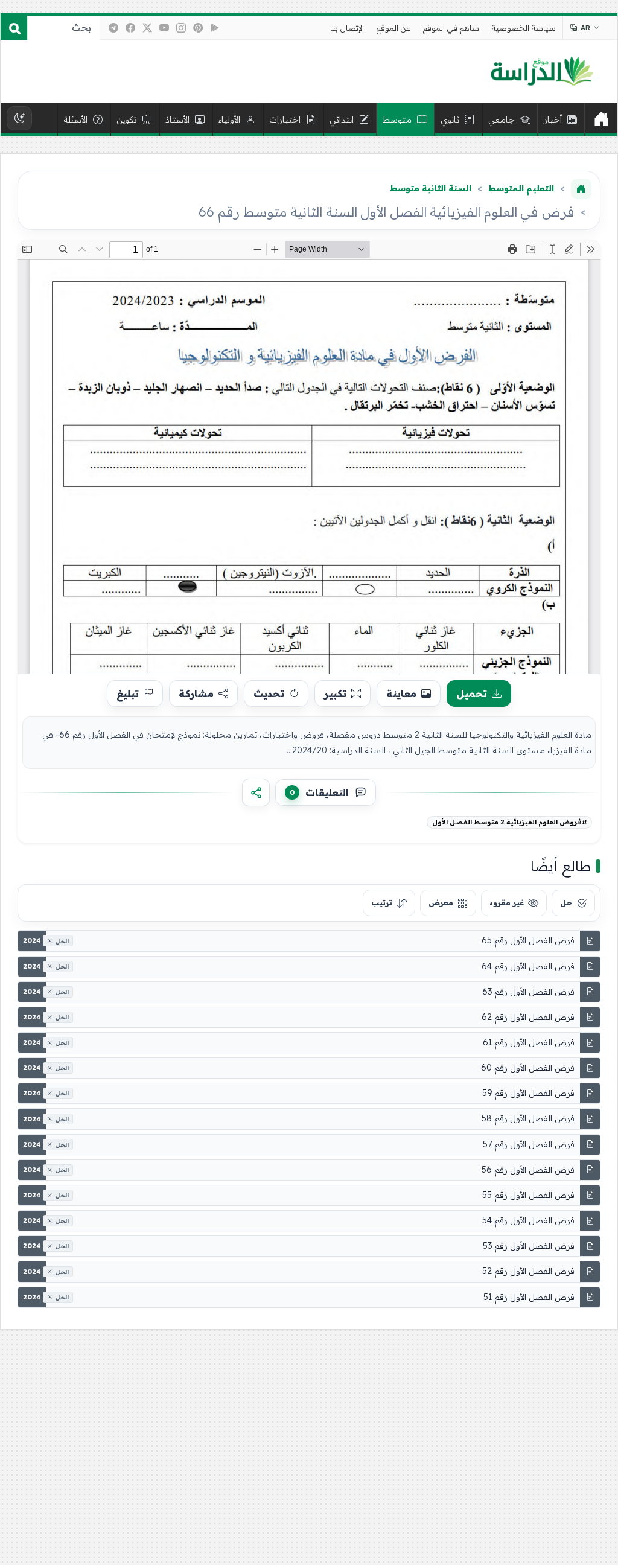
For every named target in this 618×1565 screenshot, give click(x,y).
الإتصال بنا (347, 28)
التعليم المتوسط (521, 188)
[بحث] (14, 28)
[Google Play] (214, 28)
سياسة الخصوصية (524, 28)
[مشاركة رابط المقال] (256, 792)
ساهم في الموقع (451, 28)
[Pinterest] (198, 28)
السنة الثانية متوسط (430, 188)
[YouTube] (164, 28)
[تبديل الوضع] (19, 118)
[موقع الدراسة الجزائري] (541, 72)
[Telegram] (113, 28)
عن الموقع (393, 28)
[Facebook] (130, 28)
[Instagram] (181, 28)
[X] (147, 28)
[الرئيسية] (601, 119)
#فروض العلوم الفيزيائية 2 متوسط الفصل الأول (509, 822)
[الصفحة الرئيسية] (581, 189)
